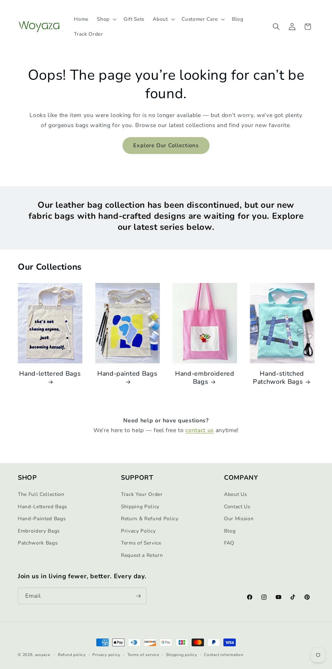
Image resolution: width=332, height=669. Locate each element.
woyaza (42, 654)
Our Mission (239, 518)
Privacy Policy (138, 530)
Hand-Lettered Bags (42, 506)
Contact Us (237, 506)
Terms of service (143, 654)
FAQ (229, 542)
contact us (199, 430)
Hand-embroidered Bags (204, 378)
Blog (230, 530)
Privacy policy (106, 654)
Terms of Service (141, 542)
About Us (235, 494)
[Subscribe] (138, 596)
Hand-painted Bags (127, 374)
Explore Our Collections (165, 145)
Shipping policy (181, 654)
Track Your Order (142, 494)
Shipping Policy (140, 506)
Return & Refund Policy (150, 518)
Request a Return (142, 555)
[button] (106, 19)
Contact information (223, 654)
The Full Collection (41, 494)
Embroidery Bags (39, 530)
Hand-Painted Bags (41, 518)
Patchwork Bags (37, 542)
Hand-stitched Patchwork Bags (278, 378)
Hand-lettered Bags (50, 374)
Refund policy (72, 654)
